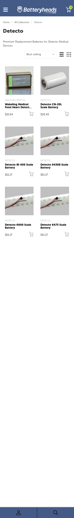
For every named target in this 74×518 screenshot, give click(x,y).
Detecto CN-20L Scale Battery (51, 106)
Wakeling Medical (15, 100)
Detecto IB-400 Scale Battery (19, 166)
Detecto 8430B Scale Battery (54, 166)
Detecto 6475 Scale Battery (53, 226)
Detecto (45, 100)
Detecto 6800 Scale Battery (18, 226)
